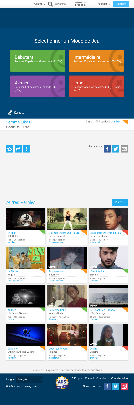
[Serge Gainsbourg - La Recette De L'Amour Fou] (108, 219)
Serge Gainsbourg (99, 236)
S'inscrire (121, 3)
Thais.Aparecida (56, 242)
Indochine (54, 274)
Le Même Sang (57, 310)
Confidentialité (119, 378)
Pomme (53, 351)
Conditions (102, 378)
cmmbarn (116, 121)
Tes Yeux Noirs (57, 271)
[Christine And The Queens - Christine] (25, 335)
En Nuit (12, 232)
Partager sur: (96, 146)
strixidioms (54, 358)
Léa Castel (13, 313)
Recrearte (53, 319)
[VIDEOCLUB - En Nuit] (25, 219)
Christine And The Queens (21, 351)
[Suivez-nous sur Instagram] (124, 386)
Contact (89, 378)
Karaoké (19, 112)
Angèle (11, 274)
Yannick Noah (56, 313)
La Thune (13, 271)
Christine (13, 348)
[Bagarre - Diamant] (108, 335)
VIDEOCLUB (13, 236)
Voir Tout (120, 202)
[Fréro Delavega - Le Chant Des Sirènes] (108, 296)
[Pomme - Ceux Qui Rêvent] (67, 335)
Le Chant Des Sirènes (102, 310)
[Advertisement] (67, 18)
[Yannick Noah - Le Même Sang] (67, 296)
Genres (38, 3)
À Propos (77, 378)
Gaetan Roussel (57, 236)
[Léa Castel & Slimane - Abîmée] (25, 296)
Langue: (10, 379)
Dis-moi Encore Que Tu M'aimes (67, 232)
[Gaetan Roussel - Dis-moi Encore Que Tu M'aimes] (67, 219)
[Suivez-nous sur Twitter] (115, 386)
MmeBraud (95, 242)
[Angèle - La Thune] (25, 258)
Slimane (94, 274)
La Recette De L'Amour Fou (105, 232)
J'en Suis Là (97, 271)
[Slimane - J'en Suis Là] (108, 258)
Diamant (94, 348)
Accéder (102, 3)
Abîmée (12, 310)
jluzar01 (11, 319)
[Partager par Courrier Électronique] (124, 149)
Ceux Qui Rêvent (58, 348)
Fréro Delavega (97, 313)
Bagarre (94, 351)
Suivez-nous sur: (92, 386)
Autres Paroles (20, 202)
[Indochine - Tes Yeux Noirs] (67, 258)
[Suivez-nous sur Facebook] (107, 386)
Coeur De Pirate (17, 127)
